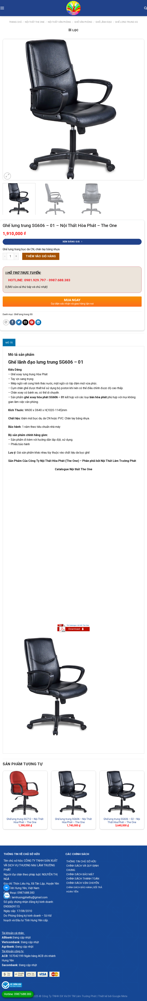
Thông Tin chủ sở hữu (81, 861)
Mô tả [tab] (9, 342)
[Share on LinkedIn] (38, 322)
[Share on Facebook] (12, 322)
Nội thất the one (34, 22)
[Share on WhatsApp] (6, 322)
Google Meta (119, 996)
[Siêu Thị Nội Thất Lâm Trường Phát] (73, 8)
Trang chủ (15, 22)
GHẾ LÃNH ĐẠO (104, 22)
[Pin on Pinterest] (32, 322)
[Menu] (2, 8)
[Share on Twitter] (19, 322)
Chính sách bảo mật (80, 874)
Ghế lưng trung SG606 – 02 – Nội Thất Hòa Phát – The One (122, 821)
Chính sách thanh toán (82, 878)
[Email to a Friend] (25, 322)
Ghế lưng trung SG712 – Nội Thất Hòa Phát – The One (25, 821)
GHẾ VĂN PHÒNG (83, 22)
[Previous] (10, 109)
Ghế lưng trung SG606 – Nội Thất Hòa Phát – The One (73, 821)
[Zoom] (7, 176)
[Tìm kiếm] (145, 8)
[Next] (137, 109)
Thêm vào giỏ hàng (41, 256)
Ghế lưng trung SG (126, 22)
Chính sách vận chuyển (82, 883)
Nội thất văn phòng (59, 22)
